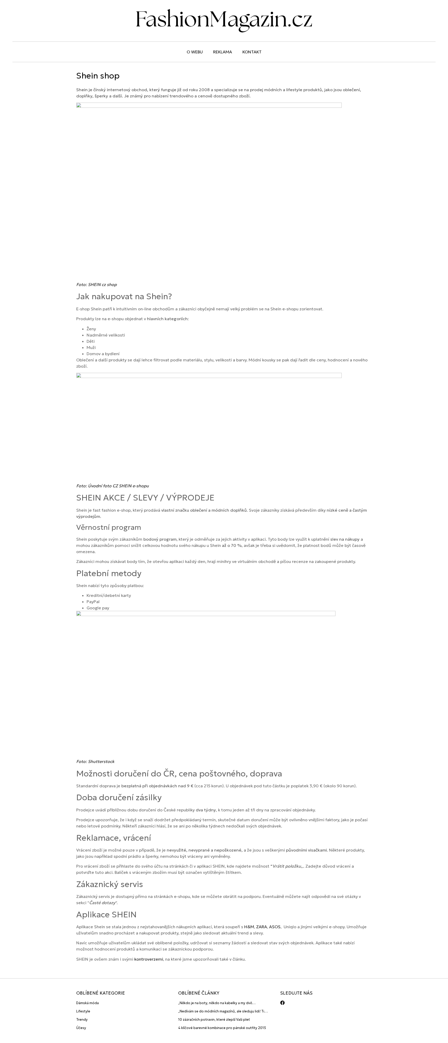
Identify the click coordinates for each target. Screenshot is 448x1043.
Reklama (222, 51)
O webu (195, 51)
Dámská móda (87, 1003)
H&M (249, 926)
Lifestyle (83, 1011)
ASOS (275, 926)
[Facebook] (282, 1003)
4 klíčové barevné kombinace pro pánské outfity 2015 (222, 1028)
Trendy (82, 1019)
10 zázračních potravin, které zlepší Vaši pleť (214, 1019)
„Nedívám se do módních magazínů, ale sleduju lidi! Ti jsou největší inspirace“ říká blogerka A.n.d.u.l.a (221, 1011)
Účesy (81, 1028)
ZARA (261, 926)
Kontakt (252, 51)
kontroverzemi (148, 959)
